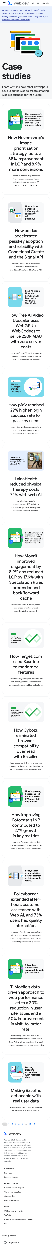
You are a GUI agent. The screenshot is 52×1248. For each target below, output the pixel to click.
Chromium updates (12, 1192)
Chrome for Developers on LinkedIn (19, 1219)
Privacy (13, 1236)
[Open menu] (4, 3)
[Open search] (33, 3)
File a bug (8, 1173)
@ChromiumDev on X (13, 1211)
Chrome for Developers (14, 1187)
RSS (5, 1223)
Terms (4, 1236)
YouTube (7, 1215)
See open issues (10, 1177)
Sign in (46, 3)
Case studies (9, 1196)
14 (30, 1124)
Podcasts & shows (11, 1200)
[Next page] (34, 1124)
